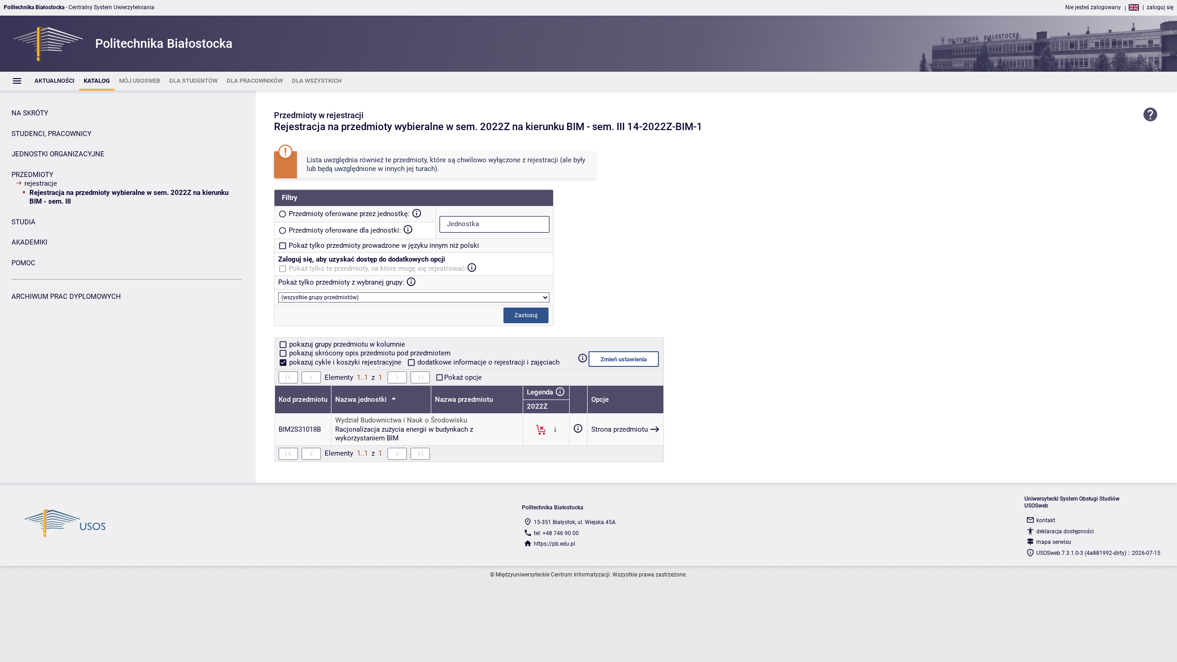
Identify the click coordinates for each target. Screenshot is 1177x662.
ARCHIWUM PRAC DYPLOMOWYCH (66, 296)
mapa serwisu (1053, 542)
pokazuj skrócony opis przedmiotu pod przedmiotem (369, 353)
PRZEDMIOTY (32, 175)
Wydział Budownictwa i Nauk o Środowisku (401, 420)
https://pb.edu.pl (554, 544)
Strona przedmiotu (619, 429)
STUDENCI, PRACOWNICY (51, 134)
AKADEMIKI (29, 242)
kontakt (1045, 520)
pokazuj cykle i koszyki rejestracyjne (345, 362)
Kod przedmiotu (303, 399)
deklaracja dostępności (1065, 531)
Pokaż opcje (463, 377)
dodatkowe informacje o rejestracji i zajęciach (488, 362)
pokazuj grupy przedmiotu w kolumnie (346, 344)
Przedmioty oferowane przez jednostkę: (349, 214)
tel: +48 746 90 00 (556, 533)
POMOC (23, 263)
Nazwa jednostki (362, 399)
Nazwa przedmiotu (464, 399)
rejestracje (40, 183)
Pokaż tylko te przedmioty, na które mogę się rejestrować (377, 268)
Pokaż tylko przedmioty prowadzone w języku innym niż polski (384, 245)
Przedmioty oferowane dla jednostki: (345, 230)
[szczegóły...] (555, 429)
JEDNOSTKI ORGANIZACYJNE (57, 154)
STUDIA (23, 222)
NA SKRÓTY (29, 113)
